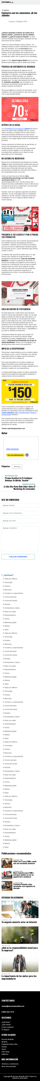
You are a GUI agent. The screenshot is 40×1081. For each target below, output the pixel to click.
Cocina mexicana (10, 597)
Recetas (7, 604)
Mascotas (8, 590)
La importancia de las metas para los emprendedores (19, 977)
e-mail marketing (8, 413)
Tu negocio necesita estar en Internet (19, 922)
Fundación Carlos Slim (9, 1044)
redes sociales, (19, 413)
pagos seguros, (31, 413)
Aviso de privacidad (9, 1066)
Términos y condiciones (10, 1064)
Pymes (7, 619)
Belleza (7, 626)
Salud (6, 630)
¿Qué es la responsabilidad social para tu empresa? (20, 949)
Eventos (7, 586)
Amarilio (4, 1042)
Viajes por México (10, 579)
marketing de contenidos (19, 487)
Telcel (4, 1049)
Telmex (4, 1047)
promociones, (6, 415)
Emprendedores (10, 615)
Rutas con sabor (10, 612)
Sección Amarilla (7, 1039)
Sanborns (5, 1054)
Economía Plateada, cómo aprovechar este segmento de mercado (24, 886)
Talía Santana (12, 449)
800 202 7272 (8, 1012)
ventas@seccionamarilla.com (13, 1006)
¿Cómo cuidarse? (8, 1027)
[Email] (27, 455)
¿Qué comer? (6, 1025)
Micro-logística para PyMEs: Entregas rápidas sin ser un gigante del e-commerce (23, 875)
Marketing (17, 467)
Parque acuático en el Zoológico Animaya (18, 479)
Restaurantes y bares (12, 608)
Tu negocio (5, 10)
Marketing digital (10, 622)
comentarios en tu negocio (17, 129)
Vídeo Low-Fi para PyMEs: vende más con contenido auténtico (24, 862)
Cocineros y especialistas (13, 593)
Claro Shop (5, 1052)
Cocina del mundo (10, 601)
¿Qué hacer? (6, 1022)
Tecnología (8, 582)
